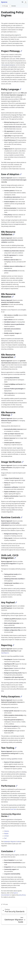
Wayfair (6, 833)
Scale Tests (13, 809)
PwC (5, 838)
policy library (22, 895)
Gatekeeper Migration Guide (12, 841)
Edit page (5, 904)
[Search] (22, 2)
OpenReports (5, 653)
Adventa (6, 831)
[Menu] (25, 2)
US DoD (6, 836)
